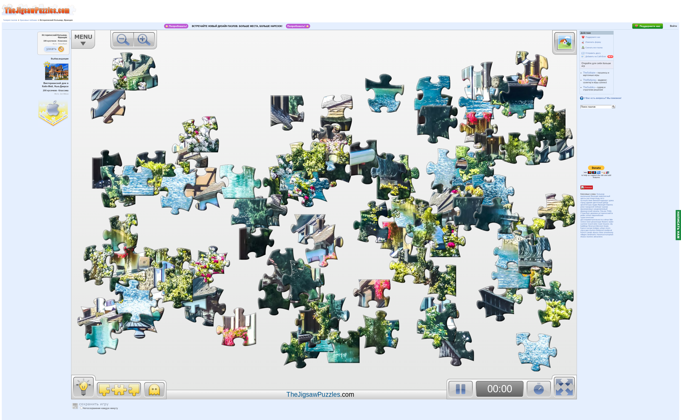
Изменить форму (593, 42)
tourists (590, 237)
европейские (597, 215)
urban (602, 228)
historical (601, 234)
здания (589, 202)
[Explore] (53, 49)
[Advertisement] (378, 10)
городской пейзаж (593, 207)
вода (597, 198)
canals (589, 232)
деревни (594, 213)
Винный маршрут (600, 200)
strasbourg (608, 232)
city (611, 224)
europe (589, 228)
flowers (605, 222)
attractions (598, 237)
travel (590, 224)
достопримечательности (591, 220)
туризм (605, 207)
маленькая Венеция (589, 196)
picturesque (596, 222)
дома (611, 200)
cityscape (584, 230)
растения (590, 198)
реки (582, 207)
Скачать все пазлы (594, 48)
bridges (596, 228)
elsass (583, 237)
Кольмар (600, 194)
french (583, 232)
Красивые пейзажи (28, 20)
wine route (597, 224)
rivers (607, 228)
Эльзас (603, 211)
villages (583, 234)
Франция (602, 205)
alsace (595, 232)
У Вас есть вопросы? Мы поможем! (602, 98)
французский (586, 211)
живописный (604, 196)
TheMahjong (589, 80)
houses (606, 224)
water (611, 222)
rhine (601, 232)
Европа (609, 205)
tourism (592, 230)
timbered (600, 230)
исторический (604, 213)
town (589, 222)
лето (602, 198)
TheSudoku (589, 87)
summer (584, 224)
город (582, 202)
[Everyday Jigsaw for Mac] (53, 112)
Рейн (609, 211)
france (583, 228)
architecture (598, 226)
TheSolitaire (589, 72)
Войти (673, 26)
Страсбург (585, 213)
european (609, 234)
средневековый (600, 209)
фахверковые (586, 209)
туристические (587, 217)
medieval (608, 230)
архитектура (586, 205)
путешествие (586, 200)
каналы (596, 211)
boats (606, 226)
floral (590, 226)
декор (605, 202)
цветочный (597, 202)
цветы (583, 198)
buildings (584, 226)
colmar (606, 220)
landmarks (591, 234)
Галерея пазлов (10, 20)
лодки (594, 205)
